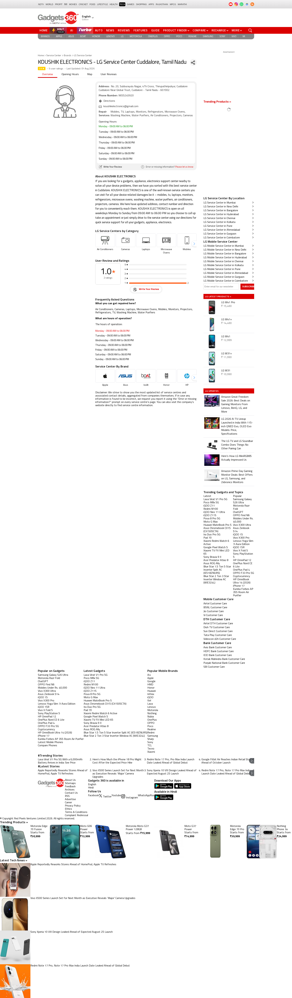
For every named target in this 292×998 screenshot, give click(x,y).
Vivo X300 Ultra (47, 691)
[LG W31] (212, 375)
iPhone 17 (43, 736)
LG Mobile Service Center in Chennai (223, 261)
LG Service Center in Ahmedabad (221, 230)
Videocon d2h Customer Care (219, 639)
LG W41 (225, 336)
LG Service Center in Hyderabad (221, 214)
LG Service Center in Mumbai (219, 202)
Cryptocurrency (46, 729)
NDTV (41, 4)
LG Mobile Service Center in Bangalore (224, 253)
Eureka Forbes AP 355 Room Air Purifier (61, 739)
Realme (192, 36)
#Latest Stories (49, 766)
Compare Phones (47, 745)
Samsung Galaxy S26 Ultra (53, 675)
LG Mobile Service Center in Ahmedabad (225, 273)
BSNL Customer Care (215, 607)
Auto (99, 30)
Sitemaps (70, 783)
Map (89, 74)
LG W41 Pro (228, 302)
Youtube (116, 795)
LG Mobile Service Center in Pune (221, 269)
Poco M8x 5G (91, 678)
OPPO (150, 723)
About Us (70, 780)
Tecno (150, 748)
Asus (71, 36)
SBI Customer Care (214, 667)
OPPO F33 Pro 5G (48, 726)
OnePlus (153, 36)
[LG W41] (212, 341)
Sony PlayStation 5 (49, 713)
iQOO (150, 697)
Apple (59, 36)
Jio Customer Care (213, 611)
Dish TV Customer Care (216, 627)
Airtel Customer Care (215, 603)
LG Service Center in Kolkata (219, 222)
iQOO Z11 (89, 681)
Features (140, 30)
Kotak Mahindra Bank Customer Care (224, 659)
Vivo (234, 36)
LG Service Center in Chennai (219, 218)
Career (68, 802)
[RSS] (252, 4)
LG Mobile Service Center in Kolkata (223, 265)
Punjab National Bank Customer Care (224, 663)
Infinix (150, 694)
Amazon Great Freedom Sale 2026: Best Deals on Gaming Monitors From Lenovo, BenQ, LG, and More (235, 404)
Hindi (91, 787)
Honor (96, 36)
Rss (152, 795)
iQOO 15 (43, 697)
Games (130, 4)
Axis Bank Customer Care (217, 647)
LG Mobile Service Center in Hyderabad (225, 257)
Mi (244, 36)
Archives (70, 789)
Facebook (93, 795)
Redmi (150, 732)
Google (151, 681)
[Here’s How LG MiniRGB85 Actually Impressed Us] (212, 460)
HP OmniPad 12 (47, 716)
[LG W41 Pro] (212, 307)
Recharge (219, 30)
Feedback (70, 786)
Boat (83, 36)
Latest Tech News (13, 860)
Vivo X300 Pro (46, 700)
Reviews (124, 30)
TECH (122, 4)
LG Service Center (83, 55)
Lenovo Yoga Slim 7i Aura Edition (56, 704)
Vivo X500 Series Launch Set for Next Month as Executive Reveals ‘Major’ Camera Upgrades (118, 773)
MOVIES (73, 4)
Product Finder (175, 30)
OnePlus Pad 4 (46, 723)
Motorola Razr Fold (49, 678)
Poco (179, 36)
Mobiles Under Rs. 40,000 (52, 688)
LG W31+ (226, 353)
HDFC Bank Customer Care (218, 651)
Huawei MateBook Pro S (98, 700)
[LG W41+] (212, 324)
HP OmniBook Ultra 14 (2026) (55, 732)
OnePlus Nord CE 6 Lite (51, 720)
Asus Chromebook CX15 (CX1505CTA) (105, 704)
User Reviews (109, 74)
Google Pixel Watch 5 (96, 716)
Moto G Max (91, 697)
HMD (150, 684)
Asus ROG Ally (92, 729)
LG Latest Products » (218, 296)
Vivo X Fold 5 (45, 710)
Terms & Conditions (76, 812)
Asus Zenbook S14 (48, 694)
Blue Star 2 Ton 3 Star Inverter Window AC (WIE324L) (114, 736)
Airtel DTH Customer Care (218, 623)
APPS (151, 4)
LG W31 (225, 370)
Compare (199, 30)
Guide (155, 30)
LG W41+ (226, 319)
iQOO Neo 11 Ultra (94, 688)
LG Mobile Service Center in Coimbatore (225, 281)
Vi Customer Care (213, 615)
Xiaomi (151, 752)
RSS (67, 796)
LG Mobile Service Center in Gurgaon (223, 277)
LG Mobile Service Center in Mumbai (223, 246)
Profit (58, 4)
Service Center (53, 55)
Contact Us (71, 793)
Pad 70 (88, 710)
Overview (47, 74)
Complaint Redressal (76, 815)
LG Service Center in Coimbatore (221, 237)
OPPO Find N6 (46, 684)
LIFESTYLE (102, 4)
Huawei (151, 691)
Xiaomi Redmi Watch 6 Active (100, 713)
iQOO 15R (43, 707)
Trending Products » (217, 101)
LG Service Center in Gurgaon (219, 234)
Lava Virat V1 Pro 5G (95, 675)
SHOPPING (141, 4)
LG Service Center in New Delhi (220, 206)
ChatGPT (43, 681)
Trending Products (14, 822)
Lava (150, 704)
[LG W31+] (212, 358)
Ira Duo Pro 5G (92, 707)
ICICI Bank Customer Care (217, 655)
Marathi (182, 4)
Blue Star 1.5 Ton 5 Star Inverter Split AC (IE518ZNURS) (115, 732)
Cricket (83, 4)
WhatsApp (144, 795)
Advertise (70, 799)
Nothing (152, 713)
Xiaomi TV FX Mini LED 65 (98, 720)
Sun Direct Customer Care (218, 631)
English (92, 784)
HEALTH (114, 4)
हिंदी (65, 4)
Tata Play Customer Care (217, 635)
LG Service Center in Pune (217, 226)
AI (71, 30)
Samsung (208, 36)
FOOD (92, 4)
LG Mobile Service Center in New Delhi (224, 250)
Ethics (68, 809)
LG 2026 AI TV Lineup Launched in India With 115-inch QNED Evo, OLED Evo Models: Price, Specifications (237, 426)
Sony (222, 36)
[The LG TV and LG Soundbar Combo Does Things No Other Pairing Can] (212, 445)
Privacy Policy (73, 805)
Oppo (167, 36)
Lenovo (110, 36)
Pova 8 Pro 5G (92, 694)
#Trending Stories (50, 755)
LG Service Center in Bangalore (220, 210)
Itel (149, 700)
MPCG (173, 4)
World (49, 4)
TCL (149, 745)
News (110, 30)
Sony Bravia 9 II (92, 723)
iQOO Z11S (90, 691)
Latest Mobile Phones (50, 742)
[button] (194, 244)
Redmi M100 (91, 684)
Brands (45, 36)
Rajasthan (162, 4)
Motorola (136, 36)
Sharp (150, 739)
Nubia (150, 716)
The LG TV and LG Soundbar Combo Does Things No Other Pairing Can (237, 445)
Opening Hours (70, 74)
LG (122, 36)
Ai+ (149, 675)
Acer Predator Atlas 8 (96, 726)
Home (44, 30)
